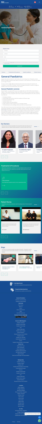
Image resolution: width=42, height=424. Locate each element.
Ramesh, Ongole (21, 406)
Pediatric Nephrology (21, 329)
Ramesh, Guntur (21, 404)
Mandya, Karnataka (21, 393)
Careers (20, 308)
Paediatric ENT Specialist (20, 337)
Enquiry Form (6, 48)
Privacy (13, 421)
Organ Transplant (21, 353)
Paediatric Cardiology (21, 322)
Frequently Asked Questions (21, 350)
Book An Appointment (29, 7)
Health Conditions (27, 72)
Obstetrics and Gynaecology (21, 299)
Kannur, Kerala (21, 398)
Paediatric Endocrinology (20, 324)
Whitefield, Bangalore (21, 390)
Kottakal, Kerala (21, 403)
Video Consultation (20, 347)
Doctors (3, 72)
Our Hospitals (12, 7)
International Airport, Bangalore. (21, 410)
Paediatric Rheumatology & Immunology (20, 366)
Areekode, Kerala (21, 395)
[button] (2, 156)
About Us (20, 306)
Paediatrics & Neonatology (21, 301)
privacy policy (12, 62)
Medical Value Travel (20, 346)
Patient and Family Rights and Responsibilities (20, 355)
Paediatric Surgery (20, 363)
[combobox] (4, 60)
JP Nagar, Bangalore (21, 388)
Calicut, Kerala (21, 396)
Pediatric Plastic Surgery (20, 330)
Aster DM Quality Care (21, 313)
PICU (21, 327)
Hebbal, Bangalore (21, 387)
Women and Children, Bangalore (21, 392)
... (4, 10)
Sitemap (18, 421)
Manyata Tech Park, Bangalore (21, 413)
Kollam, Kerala (21, 401)
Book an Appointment (21, 309)
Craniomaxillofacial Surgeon (21, 339)
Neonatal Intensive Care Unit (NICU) (20, 334)
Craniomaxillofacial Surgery (21, 368)
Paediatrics (21, 10)
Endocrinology (3, 109)
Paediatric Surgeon (20, 335)
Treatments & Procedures (14, 72)
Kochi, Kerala (21, 400)
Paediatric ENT (21, 365)
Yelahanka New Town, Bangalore (21, 415)
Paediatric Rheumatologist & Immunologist (21, 342)
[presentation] (2, 236)
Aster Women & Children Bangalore (11, 10)
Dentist (20, 340)
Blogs (21, 311)
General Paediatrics (20, 332)
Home (2, 10)
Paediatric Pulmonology (20, 326)
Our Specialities (21, 7)
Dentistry (21, 370)
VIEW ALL (35, 126)
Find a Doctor (20, 305)
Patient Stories (37, 72)
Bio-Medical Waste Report (21, 352)
